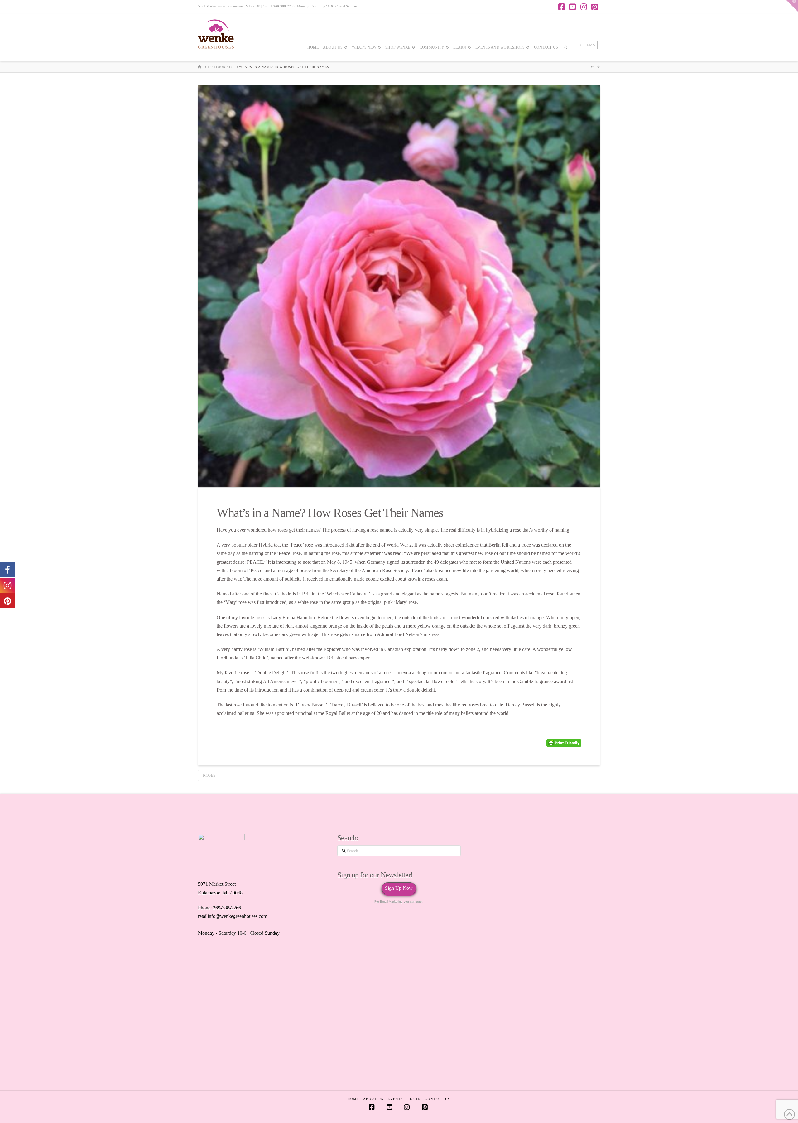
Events (395, 1099)
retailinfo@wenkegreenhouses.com (232, 916)
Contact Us (437, 1099)
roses (209, 775)
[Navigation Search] (565, 65)
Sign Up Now (399, 888)
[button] (792, 6)
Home (353, 1099)
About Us (373, 1099)
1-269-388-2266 (283, 6)
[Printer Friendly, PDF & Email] (563, 743)
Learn (414, 1099)
